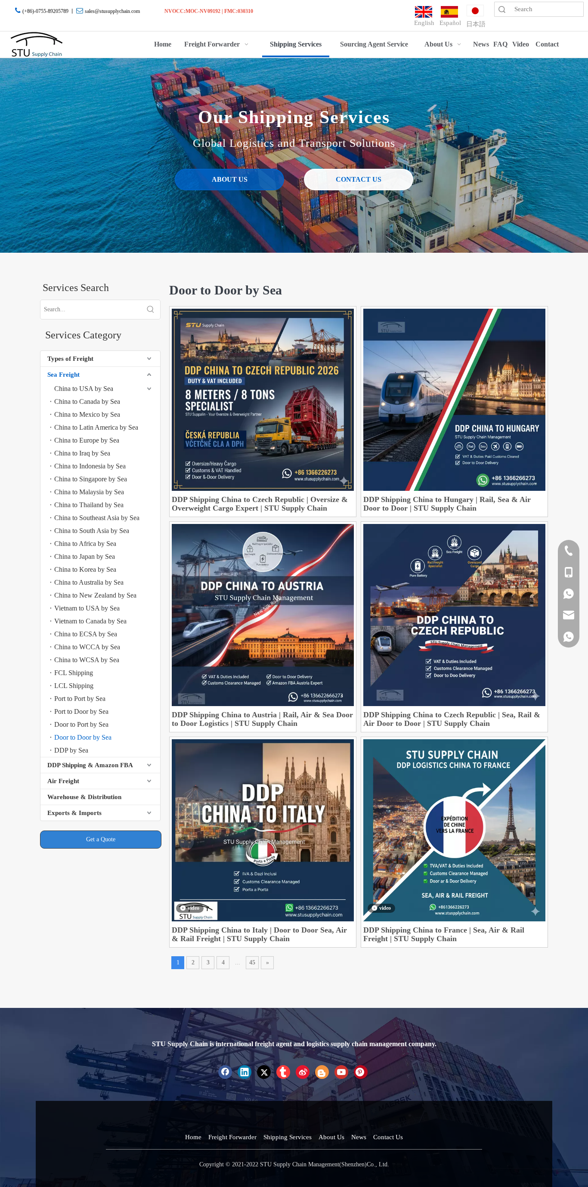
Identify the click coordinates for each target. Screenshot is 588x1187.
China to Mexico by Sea (87, 414)
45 (252, 962)
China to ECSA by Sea (85, 634)
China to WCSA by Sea (86, 659)
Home (193, 1137)
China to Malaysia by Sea (89, 492)
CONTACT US (358, 179)
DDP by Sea (71, 750)
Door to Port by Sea (81, 724)
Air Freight (63, 781)
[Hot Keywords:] (150, 309)
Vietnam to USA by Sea (87, 608)
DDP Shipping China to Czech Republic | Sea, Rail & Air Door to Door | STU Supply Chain (451, 719)
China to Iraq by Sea (82, 453)
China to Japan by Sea (84, 556)
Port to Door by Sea (81, 711)
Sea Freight (63, 374)
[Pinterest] (361, 1072)
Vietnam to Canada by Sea (90, 621)
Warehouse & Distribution (84, 796)
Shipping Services (287, 1137)
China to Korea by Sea (85, 569)
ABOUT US (230, 179)
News (358, 1137)
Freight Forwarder (232, 1137)
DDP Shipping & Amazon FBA (90, 765)
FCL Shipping (73, 672)
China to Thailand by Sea (89, 504)
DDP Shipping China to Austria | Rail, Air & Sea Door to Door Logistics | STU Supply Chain (262, 719)
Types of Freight (70, 358)
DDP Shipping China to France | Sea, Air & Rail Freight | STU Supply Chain (443, 934)
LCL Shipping (73, 685)
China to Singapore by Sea (90, 479)
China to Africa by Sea (85, 543)
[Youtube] (341, 1072)
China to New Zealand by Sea (95, 595)
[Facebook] (225, 1072)
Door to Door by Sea (82, 737)
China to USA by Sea (83, 388)
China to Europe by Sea (86, 440)
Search (502, 9)
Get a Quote (100, 839)
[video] (263, 829)
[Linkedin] (244, 1072)
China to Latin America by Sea (96, 427)
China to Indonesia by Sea (90, 466)
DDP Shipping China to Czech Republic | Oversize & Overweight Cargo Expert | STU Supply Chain (260, 503)
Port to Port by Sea (79, 698)
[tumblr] (283, 1072)
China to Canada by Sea (87, 401)
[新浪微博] (302, 1072)
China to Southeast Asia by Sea (96, 517)
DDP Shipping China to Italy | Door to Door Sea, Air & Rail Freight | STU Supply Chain (259, 934)
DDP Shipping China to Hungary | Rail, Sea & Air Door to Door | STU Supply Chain (447, 503)
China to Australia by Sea (89, 582)
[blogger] (322, 1072)
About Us (331, 1137)
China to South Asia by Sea (91, 530)
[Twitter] (264, 1072)
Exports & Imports (74, 812)
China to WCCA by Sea (87, 647)
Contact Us (388, 1137)
